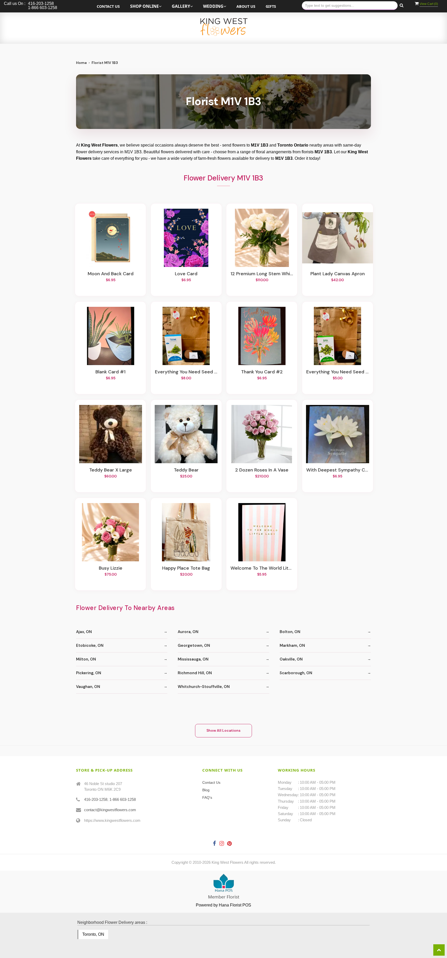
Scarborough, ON (296, 673)
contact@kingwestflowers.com (110, 810)
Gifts (271, 6)
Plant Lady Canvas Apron (337, 274)
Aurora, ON (188, 631)
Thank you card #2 (262, 372)
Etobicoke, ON (89, 645)
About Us (245, 6)
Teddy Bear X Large (110, 470)
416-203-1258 (95, 799)
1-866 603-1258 (122, 799)
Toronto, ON (93, 934)
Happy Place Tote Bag (186, 568)
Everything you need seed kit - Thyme (186, 372)
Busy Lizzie (110, 568)
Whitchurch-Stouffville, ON (204, 686)
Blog (206, 790)
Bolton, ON (290, 631)
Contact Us (108, 6)
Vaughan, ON (88, 686)
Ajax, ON (84, 631)
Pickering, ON (88, 673)
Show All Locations (223, 730)
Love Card (186, 274)
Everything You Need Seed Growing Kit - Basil (337, 372)
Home (81, 62)
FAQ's (207, 797)
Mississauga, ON (193, 659)
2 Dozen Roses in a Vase (261, 470)
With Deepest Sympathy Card (337, 470)
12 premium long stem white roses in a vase (261, 274)
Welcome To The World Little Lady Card (261, 568)
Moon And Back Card (110, 274)
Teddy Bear (186, 470)
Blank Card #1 (110, 372)
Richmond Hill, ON (195, 673)
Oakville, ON (291, 659)
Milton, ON (86, 659)
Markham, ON (292, 645)
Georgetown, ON (194, 645)
